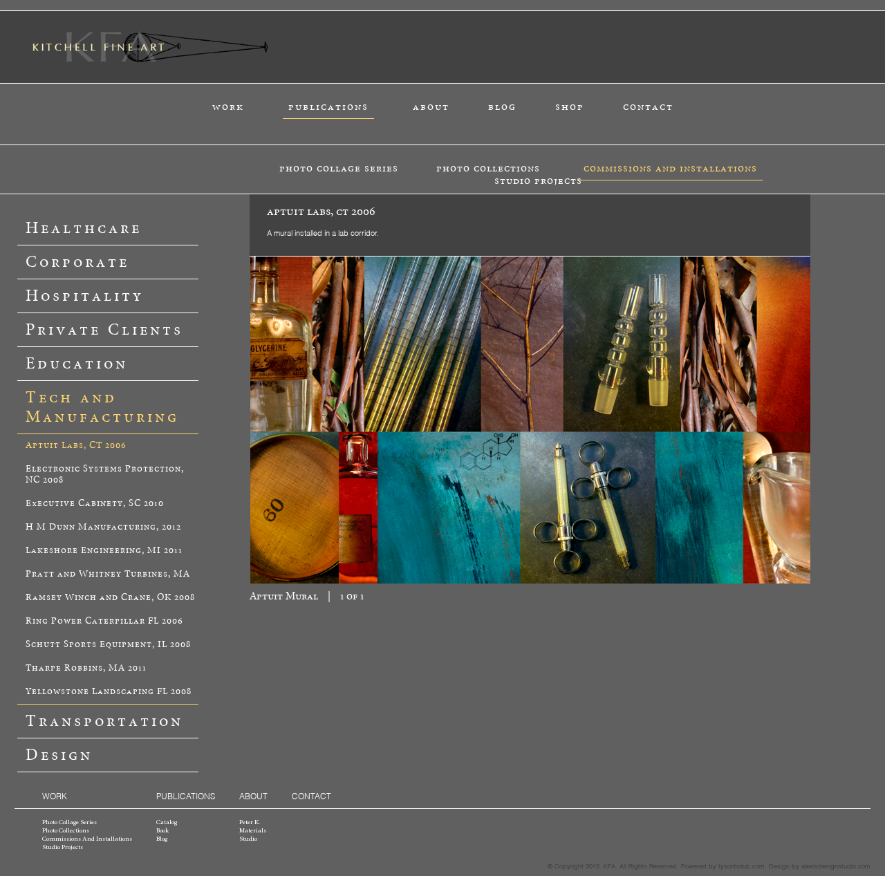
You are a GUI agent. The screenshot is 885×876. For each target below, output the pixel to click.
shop (569, 107)
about (431, 107)
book (162, 831)
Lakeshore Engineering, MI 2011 (104, 551)
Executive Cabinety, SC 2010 (95, 503)
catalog (166, 822)
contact (648, 107)
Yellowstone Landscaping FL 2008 (109, 692)
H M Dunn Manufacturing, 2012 (103, 527)
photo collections (488, 168)
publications (328, 107)
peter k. (249, 822)
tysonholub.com (741, 865)
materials (252, 831)
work (228, 107)
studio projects (538, 181)
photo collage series (338, 168)
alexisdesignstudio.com (835, 865)
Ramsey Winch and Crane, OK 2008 (110, 598)
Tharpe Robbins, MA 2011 (86, 668)
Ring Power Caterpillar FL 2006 (104, 621)
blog (502, 107)
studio (248, 839)
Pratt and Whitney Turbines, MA (108, 574)
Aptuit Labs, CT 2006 (76, 445)
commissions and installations (670, 168)
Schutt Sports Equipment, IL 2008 (108, 645)
